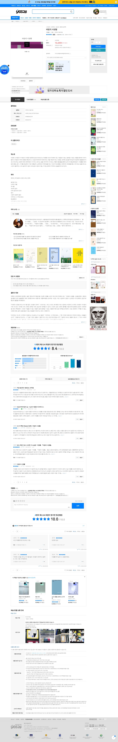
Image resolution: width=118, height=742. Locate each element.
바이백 (34, 17)
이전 (16, 383)
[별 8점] (22, 501)
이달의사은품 (89, 17)
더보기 (103, 107)
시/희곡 (33, 21)
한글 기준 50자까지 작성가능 (21, 504)
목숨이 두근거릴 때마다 (24, 596)
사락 (48, 17)
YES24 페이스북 (92, 719)
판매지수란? (71, 34)
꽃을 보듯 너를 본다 (101, 170)
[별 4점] (18, 501)
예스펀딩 (52, 17)
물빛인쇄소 (99, 118)
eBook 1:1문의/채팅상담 (100, 726)
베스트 (22, 17)
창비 (52, 32)
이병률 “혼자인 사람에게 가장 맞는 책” (59, 236)
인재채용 (17, 719)
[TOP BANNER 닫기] (116, 2)
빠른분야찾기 (15, 17)
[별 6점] (20, 501)
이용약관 (22, 719)
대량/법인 (105, 17)
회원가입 (90, 5)
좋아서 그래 (16, 265)
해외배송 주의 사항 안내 (98, 55)
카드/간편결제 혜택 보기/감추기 (70, 53)
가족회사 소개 (102, 719)
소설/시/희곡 (25, 21)
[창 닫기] (68, 62)
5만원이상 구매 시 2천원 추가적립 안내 (70, 47)
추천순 (78, 383)
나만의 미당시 (28, 265)
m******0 (24, 408)
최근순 (73, 383)
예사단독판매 (82, 17)
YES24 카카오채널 (90, 719)
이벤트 (30, 17)
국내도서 (17, 21)
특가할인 (95, 17)
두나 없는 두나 (100, 109)
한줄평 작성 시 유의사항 (83, 501)
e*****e (22, 466)
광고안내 (49, 719)
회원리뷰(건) (60, 34)
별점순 (82, 383)
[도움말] (52, 45)
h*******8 (93, 292)
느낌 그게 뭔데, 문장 (77, 265)
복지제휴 (59, 719)
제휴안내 (54, 719)
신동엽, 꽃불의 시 (100, 229)
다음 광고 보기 (106, 14)
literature (93, 279)
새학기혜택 (75, 17)
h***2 (79, 566)
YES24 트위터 (94, 719)
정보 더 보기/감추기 (56, 34)
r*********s (23, 389)
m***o (40, 549)
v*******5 (23, 428)
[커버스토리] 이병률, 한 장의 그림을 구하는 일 (26, 238)
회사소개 (12, 719)
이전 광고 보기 (105, 14)
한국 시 (40, 21)
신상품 (26, 17)
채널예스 (44, 17)
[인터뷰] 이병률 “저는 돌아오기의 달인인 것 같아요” (27, 236)
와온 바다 (37, 596)
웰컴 (12, 21)
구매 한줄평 (69, 531)
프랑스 (58, 66)
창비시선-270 (63, 27)
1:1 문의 (44, 653)
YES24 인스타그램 (96, 719)
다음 (25, 383)
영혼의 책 (93, 294)
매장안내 (39, 17)
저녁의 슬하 (71, 596)
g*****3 (78, 549)
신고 (35, 389)
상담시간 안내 (103, 729)
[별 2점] (16, 501)
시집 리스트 (93, 264)
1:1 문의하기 (88, 729)
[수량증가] (101, 42)
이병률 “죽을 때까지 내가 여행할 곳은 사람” (60, 238)
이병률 (47, 32)
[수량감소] (95, 42)
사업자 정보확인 (54, 728)
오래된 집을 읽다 (100, 247)
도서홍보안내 (43, 719)
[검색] (71, 12)
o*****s (22, 447)
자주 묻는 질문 (95, 729)
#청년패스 (14, 144)
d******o (93, 277)
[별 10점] (24, 501)
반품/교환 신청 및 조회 (37, 653)
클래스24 (57, 17)
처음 (14, 383)
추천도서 (100, 17)
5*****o (92, 262)
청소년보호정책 (37, 719)
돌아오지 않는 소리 (101, 219)
